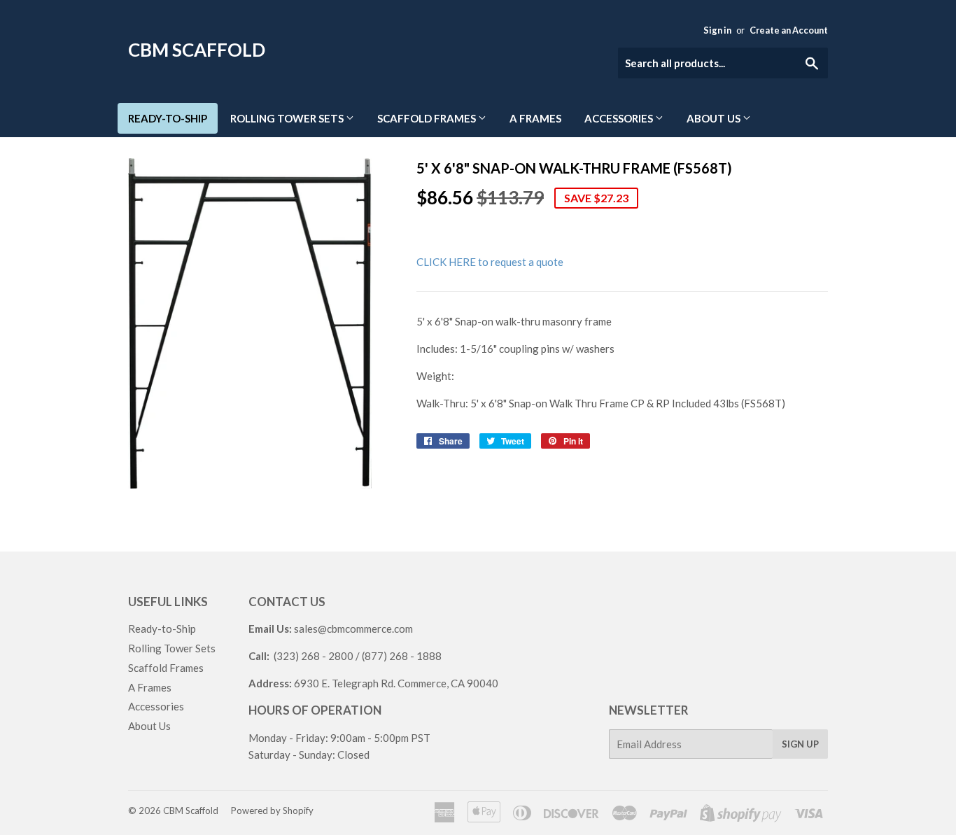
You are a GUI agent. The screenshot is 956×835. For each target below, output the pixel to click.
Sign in (717, 30)
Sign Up (800, 744)
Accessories (619, 118)
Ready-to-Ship (167, 118)
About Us (715, 118)
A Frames (535, 118)
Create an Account (789, 30)
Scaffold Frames (427, 118)
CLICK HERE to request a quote (489, 261)
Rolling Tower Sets (288, 118)
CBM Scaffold (196, 49)
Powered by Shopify (272, 810)
